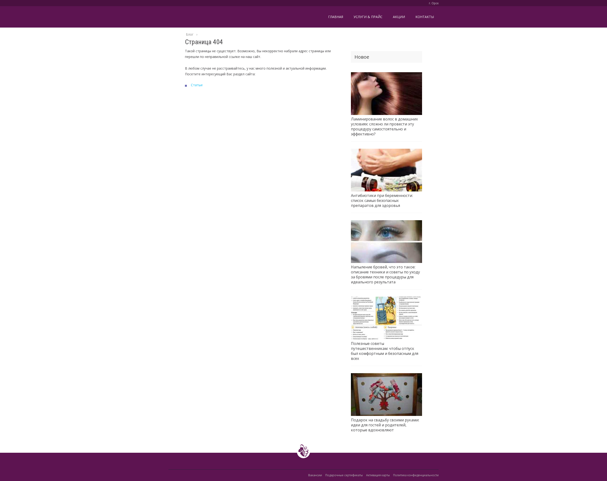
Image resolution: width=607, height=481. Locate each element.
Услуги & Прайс (368, 16)
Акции (399, 16)
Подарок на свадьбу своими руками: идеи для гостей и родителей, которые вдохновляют (385, 425)
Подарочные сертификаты (344, 475)
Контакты (424, 16)
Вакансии (315, 475)
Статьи (196, 85)
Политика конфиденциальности (416, 475)
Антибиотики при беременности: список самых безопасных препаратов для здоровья (382, 200)
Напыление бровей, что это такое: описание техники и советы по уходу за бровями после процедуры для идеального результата (385, 275)
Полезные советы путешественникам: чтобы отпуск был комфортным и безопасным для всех (384, 351)
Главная (335, 16)
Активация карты (378, 475)
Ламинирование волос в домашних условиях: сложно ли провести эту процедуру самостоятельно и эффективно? (384, 127)
